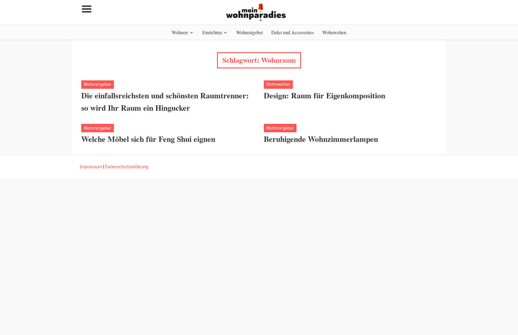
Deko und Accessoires (292, 32)
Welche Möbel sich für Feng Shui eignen (148, 139)
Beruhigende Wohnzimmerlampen (321, 139)
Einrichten (212, 32)
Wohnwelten (334, 32)
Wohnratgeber (249, 32)
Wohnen (180, 32)
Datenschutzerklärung (126, 166)
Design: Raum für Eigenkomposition (324, 95)
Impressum (91, 166)
